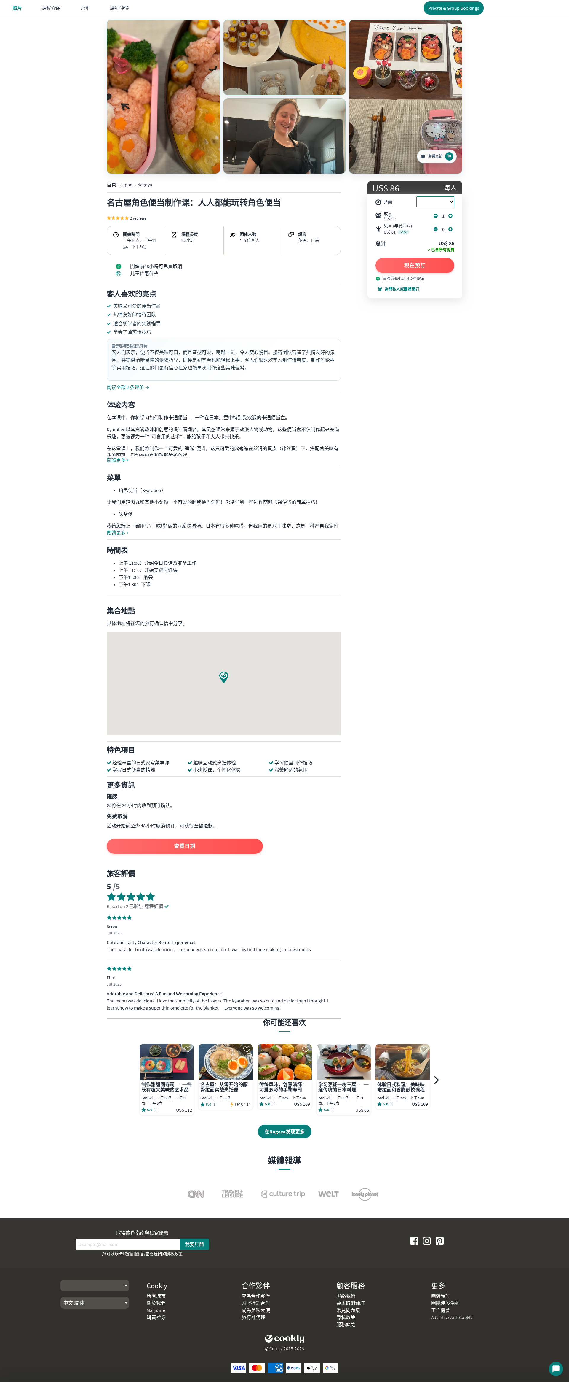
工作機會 (440, 1310)
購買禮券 (156, 1317)
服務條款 (345, 1324)
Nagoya (144, 185)
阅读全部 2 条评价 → (128, 387)
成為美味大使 (256, 1310)
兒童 (398, 229)
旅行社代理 (253, 1317)
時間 (388, 202)
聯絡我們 (345, 1296)
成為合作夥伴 (256, 1296)
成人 (390, 216)
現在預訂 (415, 265)
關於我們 (156, 1303)
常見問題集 (348, 1310)
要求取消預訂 (350, 1303)
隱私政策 (174, 1253)
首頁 (111, 185)
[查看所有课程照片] (163, 97)
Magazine (156, 1310)
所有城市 (156, 1296)
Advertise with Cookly (451, 1317)
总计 (380, 244)
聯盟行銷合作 (256, 1303)
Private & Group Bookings (453, 8)
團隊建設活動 (445, 1303)
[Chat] (556, 1369)
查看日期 (185, 846)
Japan (126, 185)
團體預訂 (440, 1296)
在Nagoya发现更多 (285, 1132)
